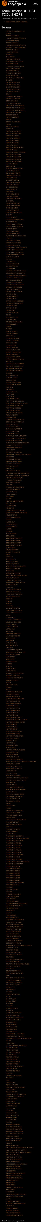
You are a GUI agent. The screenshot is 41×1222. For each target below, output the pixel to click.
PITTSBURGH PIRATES (13, 873)
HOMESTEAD (10, 508)
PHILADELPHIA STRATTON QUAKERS (17, 862)
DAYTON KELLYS (11, 299)
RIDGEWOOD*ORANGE (13, 929)
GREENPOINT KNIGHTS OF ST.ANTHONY (18, 454)
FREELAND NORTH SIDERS (14, 413)
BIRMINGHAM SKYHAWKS (14, 96)
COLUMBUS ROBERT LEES (14, 278)
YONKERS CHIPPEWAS (13, 1201)
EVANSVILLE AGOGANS (13, 382)
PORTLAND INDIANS (12, 896)
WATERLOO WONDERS (13, 1141)
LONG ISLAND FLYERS (13, 608)
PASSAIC (8, 803)
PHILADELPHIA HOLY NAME (15, 841)
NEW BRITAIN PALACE (13, 696)
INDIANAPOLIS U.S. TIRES (14, 545)
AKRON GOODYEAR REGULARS (16, 45)
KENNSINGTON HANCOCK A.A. (15, 582)
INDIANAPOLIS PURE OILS (14, 541)
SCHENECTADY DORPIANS (14, 941)
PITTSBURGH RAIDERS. (13, 878)
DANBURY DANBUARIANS (14, 287)
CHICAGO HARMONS (12, 231)
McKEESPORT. (10, 657)
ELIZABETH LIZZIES (12, 378)
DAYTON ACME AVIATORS (14, 292)
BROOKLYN (9, 129)
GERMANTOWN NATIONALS (15, 422)
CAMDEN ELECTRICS (12, 185)
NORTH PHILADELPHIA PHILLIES (16, 780)
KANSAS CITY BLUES (12, 578)
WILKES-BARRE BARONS (13, 1169)
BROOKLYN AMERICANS (13, 131)
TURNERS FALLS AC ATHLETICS (16, 1094)
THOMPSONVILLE (11, 1031)
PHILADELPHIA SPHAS (13, 857)
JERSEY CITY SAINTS (12, 561)
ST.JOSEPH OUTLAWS (13, 994)
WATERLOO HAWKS (12, 1136)
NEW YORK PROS (11, 724)
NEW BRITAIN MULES (12, 694)
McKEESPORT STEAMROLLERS (15, 652)
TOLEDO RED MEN (12, 1050)
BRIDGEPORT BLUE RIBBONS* (15, 110)
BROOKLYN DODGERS (13, 138)
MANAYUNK (10, 631)
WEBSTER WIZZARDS (12, 1145)
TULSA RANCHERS (11, 1092)
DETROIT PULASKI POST (13, 352)
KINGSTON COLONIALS (13, 589)
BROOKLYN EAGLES (12, 140)
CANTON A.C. (10, 192)
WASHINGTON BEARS (13, 1124)
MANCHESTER (10, 638)
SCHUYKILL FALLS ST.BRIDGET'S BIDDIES (19, 945)
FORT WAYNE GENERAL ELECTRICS (17, 403)
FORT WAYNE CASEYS (13, 399)
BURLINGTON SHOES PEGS (14, 168)
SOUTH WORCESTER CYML (14, 973)
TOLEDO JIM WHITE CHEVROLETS (16, 1045)
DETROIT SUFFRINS (12, 354)
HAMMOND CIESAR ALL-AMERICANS (17, 475)
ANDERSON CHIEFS (12, 64)
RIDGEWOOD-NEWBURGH (14, 924)
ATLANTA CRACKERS (12, 75)
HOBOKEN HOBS (11, 492)
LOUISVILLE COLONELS (13, 622)
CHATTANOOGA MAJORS (14, 213)
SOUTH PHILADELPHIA (13, 966)
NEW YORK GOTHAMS (13, 708)
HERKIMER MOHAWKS (13, 489)
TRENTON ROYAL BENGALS (14, 1066)
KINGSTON (9, 587)
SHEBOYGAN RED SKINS (13, 952)
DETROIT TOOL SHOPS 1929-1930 (16, 22)
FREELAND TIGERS (12, 415)
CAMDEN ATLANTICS (12, 180)
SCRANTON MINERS (12, 950)
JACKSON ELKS (10, 548)
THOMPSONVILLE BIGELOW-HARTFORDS (19, 1038)
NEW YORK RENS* (11, 729)
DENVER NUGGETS (12, 331)
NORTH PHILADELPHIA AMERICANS (17, 778)
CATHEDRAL (10, 201)
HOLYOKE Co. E (11, 503)
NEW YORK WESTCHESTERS (15, 736)
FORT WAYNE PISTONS (13, 410)
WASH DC (9, 1122)
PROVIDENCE (10, 910)
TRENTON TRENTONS (13, 1071)
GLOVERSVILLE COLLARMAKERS (16, 436)
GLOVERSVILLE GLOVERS (14, 441)
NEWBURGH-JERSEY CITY (14, 766)
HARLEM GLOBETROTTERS (14, 478)
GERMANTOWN (11, 417)
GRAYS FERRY (10, 450)
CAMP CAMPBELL (11, 189)
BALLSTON (9, 80)
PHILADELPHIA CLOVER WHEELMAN (17, 838)
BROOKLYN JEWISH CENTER (15, 147)
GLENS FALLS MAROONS (14, 429)
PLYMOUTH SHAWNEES (13, 894)
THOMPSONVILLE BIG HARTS (15, 1034)
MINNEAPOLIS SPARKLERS (14, 678)
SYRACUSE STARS (11, 1027)
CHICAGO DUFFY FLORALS (14, 224)
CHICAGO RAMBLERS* (13, 233)
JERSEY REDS (10, 571)
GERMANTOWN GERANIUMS (15, 420)
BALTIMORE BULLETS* (13, 87)
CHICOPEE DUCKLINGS (13, 240)
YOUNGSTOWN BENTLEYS (14, 1215)
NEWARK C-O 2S (11, 741)
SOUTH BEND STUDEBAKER (14, 959)
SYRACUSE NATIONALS (13, 1020)
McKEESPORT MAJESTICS (14, 650)
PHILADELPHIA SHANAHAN (14, 855)
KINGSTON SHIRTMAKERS (14, 594)
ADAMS (8, 33)
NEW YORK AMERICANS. (13, 703)
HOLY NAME (10, 496)
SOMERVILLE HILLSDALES (14, 955)
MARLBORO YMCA (12, 645)
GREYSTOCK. (10, 468)
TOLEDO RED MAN (12, 1048)
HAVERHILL (9, 485)
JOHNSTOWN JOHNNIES (13, 573)
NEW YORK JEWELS (12, 713)
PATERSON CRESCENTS (13, 813)
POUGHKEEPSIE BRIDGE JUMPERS (16, 903)
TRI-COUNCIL (10, 1078)
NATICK (8, 689)
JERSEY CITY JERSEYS (12, 564)
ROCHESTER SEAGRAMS (13, 936)
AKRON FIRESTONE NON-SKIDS (16, 38)
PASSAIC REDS (10, 806)
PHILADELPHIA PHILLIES (13, 850)
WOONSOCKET (11, 1190)
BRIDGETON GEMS (12, 115)
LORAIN (8, 615)
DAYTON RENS (10, 310)
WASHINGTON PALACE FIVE (15, 1134)
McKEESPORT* (10, 659)
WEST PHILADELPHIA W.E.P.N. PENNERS (18, 1152)
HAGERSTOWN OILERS (13, 471)
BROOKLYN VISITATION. (13, 157)
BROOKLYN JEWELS (12, 145)
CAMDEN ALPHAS (11, 178)
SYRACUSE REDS (11, 1024)
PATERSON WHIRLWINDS (14, 824)
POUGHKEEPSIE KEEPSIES (14, 906)
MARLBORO (10, 641)
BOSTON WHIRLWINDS (13, 103)
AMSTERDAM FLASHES (13, 59)
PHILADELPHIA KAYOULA (14, 845)
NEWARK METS (11, 748)
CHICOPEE (9, 238)
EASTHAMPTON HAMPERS (14, 371)
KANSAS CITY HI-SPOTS (13, 580)
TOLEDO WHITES (11, 1055)
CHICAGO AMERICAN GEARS (15, 220)
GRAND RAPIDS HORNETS (14, 445)
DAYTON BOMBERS (12, 296)
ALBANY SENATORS (12, 52)
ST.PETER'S (9, 1003)
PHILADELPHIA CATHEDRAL (15, 836)
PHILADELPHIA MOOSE (13, 848)
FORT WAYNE (10, 396)
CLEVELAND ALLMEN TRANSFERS (16, 247)
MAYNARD (9, 648)
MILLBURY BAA (11, 668)
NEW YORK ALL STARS (13, 701)
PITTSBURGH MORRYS (13, 871)
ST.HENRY (9, 992)
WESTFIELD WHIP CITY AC (14, 1157)
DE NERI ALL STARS (12, 317)
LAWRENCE (9, 606)
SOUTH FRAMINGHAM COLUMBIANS (17, 964)
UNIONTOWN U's (11, 1106)
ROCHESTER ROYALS (12, 934)
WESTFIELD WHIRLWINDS (14, 1159)
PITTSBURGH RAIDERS (13, 876)
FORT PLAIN (10, 394)
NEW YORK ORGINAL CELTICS (15, 722)
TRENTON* (9, 1073)
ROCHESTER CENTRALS (13, 931)
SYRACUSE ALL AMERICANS (14, 1017)
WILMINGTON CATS (12, 1180)
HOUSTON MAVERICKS (13, 517)
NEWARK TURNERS (12, 755)
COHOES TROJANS (12, 266)
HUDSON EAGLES (11, 524)
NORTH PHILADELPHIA (13, 775)
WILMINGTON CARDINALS (14, 1178)
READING (9, 913)
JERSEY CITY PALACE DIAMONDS (16, 566)
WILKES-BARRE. (11, 1171)
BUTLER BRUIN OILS (12, 171)
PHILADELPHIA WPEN (13, 866)
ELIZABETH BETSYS (12, 375)
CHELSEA (9, 215)
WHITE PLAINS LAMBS (13, 1162)
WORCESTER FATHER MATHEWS (16, 1194)
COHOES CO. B (10, 261)
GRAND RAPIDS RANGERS (14, 448)
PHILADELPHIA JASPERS (13, 843)
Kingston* (9, 601)
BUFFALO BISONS (11, 164)
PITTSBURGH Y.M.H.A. (13, 885)
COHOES (9, 259)
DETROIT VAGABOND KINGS (15, 359)
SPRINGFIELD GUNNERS (13, 980)
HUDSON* (9, 531)
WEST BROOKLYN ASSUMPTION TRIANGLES (20, 1148)
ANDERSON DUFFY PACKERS (15, 66)
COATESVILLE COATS (12, 257)
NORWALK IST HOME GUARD (15, 794)
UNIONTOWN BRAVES (13, 1103)
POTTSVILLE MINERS (12, 901)
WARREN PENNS (11, 1120)
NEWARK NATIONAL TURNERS (15, 750)
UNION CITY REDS (11, 1099)
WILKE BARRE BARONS (13, 1166)
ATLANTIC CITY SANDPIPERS (15, 78)
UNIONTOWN (10, 1101)
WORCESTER (10, 1192)
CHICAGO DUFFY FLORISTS (14, 227)
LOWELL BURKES (11, 624)
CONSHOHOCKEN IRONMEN (15, 285)
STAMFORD (9, 1010)
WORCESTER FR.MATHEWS (14, 1197)
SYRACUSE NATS (11, 1022)
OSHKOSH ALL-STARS (13, 801)
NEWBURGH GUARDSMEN (14, 759)
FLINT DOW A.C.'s (11, 392)
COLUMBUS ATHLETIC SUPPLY (15, 273)
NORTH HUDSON (11, 773)
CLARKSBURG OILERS (13, 245)
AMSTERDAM (10, 57)
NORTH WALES (11, 782)
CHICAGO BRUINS (11, 222)
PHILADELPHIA (10, 834)
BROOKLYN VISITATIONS (13, 161)
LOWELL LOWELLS (12, 627)
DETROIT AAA (10, 336)
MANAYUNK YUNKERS (13, 636)
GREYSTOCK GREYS (12, 466)
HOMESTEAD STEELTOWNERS (15, 510)
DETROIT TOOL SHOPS (13, 357)
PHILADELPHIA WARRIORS (14, 864)
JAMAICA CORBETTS (12, 550)
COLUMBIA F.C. (11, 268)
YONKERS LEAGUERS (12, 1210)
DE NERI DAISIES (11, 320)
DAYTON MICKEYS (11, 308)
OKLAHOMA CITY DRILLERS (14, 796)
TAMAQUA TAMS (11, 1029)
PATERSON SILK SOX (12, 822)
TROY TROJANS (11, 1090)
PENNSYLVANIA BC (12, 831)
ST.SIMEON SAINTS (12, 1008)
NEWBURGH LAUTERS (13, 764)
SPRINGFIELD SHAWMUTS (14, 983)
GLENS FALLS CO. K (12, 424)
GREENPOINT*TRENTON (13, 459)
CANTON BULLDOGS (12, 194)
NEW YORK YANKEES (12, 738)
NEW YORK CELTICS (12, 706)
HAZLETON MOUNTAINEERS (15, 487)
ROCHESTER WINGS (12, 938)
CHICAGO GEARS (11, 229)
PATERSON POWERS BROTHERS (16, 820)
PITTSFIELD (9, 887)
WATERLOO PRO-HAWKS (14, 1138)
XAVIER (8, 1199)
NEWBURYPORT (11, 771)
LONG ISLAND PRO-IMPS (14, 613)
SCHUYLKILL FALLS (12, 948)
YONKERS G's (10, 1206)
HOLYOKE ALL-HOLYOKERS (15, 501)
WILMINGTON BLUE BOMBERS (15, 1173)
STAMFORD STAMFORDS (14, 1013)
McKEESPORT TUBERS (13, 655)
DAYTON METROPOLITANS (14, 303)
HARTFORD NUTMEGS (13, 482)
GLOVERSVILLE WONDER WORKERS (17, 443)
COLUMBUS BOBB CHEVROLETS (16, 275)
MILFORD (9, 664)
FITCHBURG (9, 389)
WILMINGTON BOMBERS (14, 1176)
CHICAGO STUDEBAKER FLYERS (16, 236)
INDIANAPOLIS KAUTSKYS (14, 538)
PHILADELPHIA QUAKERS (14, 852)
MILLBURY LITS (11, 671)
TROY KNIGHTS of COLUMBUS (15, 1087)
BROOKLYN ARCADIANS (13, 133)
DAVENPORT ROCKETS (13, 289)
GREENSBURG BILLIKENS (14, 461)
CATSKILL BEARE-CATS (13, 203)
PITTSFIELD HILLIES (12, 889)
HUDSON (9, 520)
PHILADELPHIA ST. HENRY (14, 859)
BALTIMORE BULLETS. (13, 85)
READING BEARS (11, 915)
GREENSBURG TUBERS (13, 464)
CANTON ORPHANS (12, 196)
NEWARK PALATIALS (12, 752)
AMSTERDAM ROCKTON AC (14, 61)
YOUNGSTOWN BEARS (13, 1213)
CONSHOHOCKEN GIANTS (14, 282)
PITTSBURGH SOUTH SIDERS (15, 882)
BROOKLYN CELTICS (12, 136)
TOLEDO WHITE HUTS (13, 1052)
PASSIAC (8, 808)
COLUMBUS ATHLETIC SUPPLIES (16, 271)
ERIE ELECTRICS (11, 380)
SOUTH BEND (10, 957)
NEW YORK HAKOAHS (13, 710)
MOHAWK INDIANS (12, 680)
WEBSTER (9, 1143)
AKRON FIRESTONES (12, 40)
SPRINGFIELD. (10, 987)
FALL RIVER (9, 387)
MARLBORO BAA (11, 643)
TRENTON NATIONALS (13, 1062)
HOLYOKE (9, 499)
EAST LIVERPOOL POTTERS (14, 366)
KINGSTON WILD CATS (13, 596)
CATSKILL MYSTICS (12, 208)
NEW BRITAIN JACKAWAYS (14, 692)
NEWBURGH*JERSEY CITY (14, 769)
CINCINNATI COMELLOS (13, 243)
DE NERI (8, 315)
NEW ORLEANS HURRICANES (15, 699)
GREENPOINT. (10, 457)
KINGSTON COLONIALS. (13, 592)
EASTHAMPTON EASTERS (14, 368)
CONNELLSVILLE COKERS (14, 280)
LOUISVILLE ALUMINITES (14, 620)
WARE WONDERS (11, 1113)
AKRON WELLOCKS (12, 50)
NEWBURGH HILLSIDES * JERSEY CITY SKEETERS (21, 762)
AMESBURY (9, 54)
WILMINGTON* (11, 1185)
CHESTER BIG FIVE (11, 217)
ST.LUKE (8, 996)
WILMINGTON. (10, 1183)
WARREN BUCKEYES (12, 1115)
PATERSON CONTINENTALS (14, 810)
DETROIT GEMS (11, 345)
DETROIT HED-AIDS (12, 347)
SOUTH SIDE (10, 969)
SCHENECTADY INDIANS (13, 943)
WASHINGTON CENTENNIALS (15, 1131)
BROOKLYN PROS (11, 150)
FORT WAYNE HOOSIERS (13, 408)
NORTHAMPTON (11, 785)
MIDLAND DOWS (11, 662)
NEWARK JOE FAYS (12, 745)
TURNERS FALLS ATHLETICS (15, 1096)
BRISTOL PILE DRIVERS (13, 122)
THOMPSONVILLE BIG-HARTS (15, 1036)
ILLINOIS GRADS (11, 534)
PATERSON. (9, 827)
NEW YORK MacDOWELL (14, 717)
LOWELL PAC (10, 629)
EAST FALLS (9, 361)
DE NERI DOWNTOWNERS (14, 322)
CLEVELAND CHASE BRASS (14, 250)
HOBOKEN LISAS (11, 494)
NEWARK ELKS (10, 743)
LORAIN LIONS (10, 617)
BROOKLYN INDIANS (12, 143)
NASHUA (8, 687)
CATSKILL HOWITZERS (13, 206)
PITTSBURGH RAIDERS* (13, 880)
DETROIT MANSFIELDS (13, 350)
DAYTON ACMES (11, 294)
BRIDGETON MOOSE (12, 117)
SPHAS (8, 976)
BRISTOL (8, 120)
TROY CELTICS (10, 1083)
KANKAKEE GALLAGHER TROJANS (16, 575)
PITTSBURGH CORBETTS (13, 869)
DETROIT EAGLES (11, 343)
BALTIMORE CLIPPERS (13, 89)
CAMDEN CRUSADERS (13, 182)
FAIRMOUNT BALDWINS (13, 385)
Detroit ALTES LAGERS (13, 338)
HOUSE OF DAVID (11, 515)
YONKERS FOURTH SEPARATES (16, 1203)
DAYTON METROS (11, 306)
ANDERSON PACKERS (13, 68)
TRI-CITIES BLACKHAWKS (14, 1076)
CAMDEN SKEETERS (12, 187)
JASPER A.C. (9, 557)
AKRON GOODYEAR (12, 43)
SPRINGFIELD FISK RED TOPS (15, 978)
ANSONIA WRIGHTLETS (13, 73)
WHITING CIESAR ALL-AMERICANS (16, 1164)
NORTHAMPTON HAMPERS (14, 787)
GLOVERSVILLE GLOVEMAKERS (16, 438)
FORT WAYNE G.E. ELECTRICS (15, 401)
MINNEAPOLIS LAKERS (13, 675)
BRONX (8, 124)
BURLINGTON (10, 166)
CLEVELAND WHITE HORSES (15, 254)
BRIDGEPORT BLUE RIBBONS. (15, 108)
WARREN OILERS (11, 1117)
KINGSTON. (9, 599)
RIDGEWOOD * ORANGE (13, 922)
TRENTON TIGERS (11, 1069)
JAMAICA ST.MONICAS (13, 552)
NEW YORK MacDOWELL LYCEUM (16, 720)
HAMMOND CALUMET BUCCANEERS (17, 473)
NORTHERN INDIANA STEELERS (16, 789)
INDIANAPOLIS (10, 536)
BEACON (8, 94)
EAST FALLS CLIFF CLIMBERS (15, 364)
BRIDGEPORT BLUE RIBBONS (15, 106)
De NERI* (9, 329)
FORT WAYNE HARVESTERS (14, 406)
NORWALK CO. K (11, 792)
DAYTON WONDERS (12, 313)
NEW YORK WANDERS (13, 734)
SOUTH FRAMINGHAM (13, 962)
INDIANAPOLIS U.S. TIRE (13, 543)
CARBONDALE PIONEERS (14, 199)
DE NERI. (8, 327)
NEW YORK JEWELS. (12, 715)
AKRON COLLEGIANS (12, 36)
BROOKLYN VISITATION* (13, 159)
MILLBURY (9, 666)
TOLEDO (8, 1041)
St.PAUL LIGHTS (11, 999)
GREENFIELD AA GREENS (14, 452)
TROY (8, 1080)
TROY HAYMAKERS (12, 1085)
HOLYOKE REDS (11, 506)
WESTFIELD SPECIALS (13, 1155)
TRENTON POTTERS (12, 1064)
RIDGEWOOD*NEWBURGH (14, 927)
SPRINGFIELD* (10, 989)
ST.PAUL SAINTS (11, 1001)
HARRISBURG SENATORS (14, 480)
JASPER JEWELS (11, 559)
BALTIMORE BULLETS (13, 82)
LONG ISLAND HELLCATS (14, 610)
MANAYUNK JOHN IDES (13, 634)
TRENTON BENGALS (12, 1057)
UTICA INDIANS (10, 1108)
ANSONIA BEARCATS (12, 71)
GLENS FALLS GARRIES (13, 427)
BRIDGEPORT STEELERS (13, 113)
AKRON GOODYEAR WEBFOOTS (16, 47)
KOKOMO (9, 603)
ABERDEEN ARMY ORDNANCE (15, 31)
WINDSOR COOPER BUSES (14, 1187)
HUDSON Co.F (10, 522)
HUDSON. (9, 529)
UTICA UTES (9, 1110)
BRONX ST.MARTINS (12, 126)
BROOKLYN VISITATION (13, 154)
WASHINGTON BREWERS (14, 1127)
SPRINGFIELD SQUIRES (13, 985)
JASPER (8, 555)
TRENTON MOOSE (11, 1059)
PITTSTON (9, 892)
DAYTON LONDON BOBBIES (15, 301)
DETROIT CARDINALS (12, 340)
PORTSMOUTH (10, 899)
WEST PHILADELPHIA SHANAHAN (16, 1150)
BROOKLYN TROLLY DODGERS (15, 152)
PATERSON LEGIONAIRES (14, 815)
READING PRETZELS (12, 917)
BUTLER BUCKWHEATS (13, 173)
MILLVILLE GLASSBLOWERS (15, 673)
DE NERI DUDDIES (11, 324)
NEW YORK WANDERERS (14, 731)
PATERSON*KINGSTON (13, 829)
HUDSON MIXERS (11, 527)
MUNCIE (8, 682)
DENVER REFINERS (12, 334)
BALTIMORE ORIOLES (13, 92)
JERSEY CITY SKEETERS (13, 568)
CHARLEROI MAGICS (12, 210)
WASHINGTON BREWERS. (14, 1129)
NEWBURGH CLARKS (12, 757)
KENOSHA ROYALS (12, 585)
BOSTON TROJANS (12, 101)
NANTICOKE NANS (11, 685)
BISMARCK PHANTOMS (13, 99)
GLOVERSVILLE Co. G (12, 431)
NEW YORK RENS (11, 727)
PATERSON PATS (11, 817)
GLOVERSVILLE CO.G (12, 434)
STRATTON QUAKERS (12, 1015)
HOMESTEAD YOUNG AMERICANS (16, 513)
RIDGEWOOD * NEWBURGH (15, 920)
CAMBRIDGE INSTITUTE (13, 175)
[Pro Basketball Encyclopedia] (15, 3)
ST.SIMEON (9, 1006)
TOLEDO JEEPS (10, 1043)
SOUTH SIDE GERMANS (13, 971)
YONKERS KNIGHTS (12, 1208)
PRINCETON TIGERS (12, 908)
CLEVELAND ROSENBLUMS (14, 252)
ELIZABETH (9, 373)
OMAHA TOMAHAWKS (13, 799)
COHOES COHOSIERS (12, 264)
